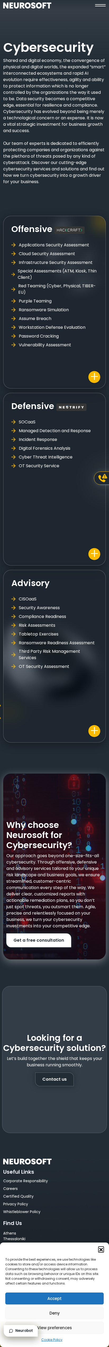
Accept (54, 1298)
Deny (54, 1313)
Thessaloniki (14, 1238)
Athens (9, 1233)
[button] (101, 1249)
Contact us (54, 1079)
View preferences (54, 1328)
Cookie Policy (51, 1339)
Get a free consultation (38, 940)
